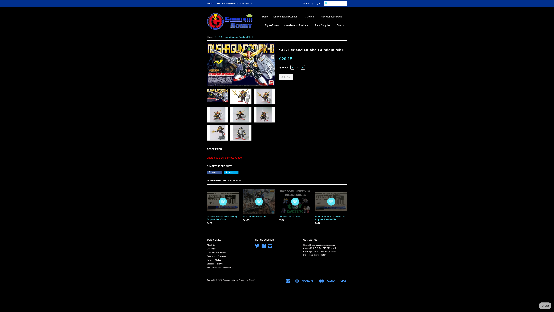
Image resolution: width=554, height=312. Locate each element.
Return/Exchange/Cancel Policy (220, 267)
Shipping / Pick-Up (215, 264)
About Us (211, 245)
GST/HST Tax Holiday (216, 252)
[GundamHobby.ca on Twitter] (257, 247)
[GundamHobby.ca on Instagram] (270, 247)
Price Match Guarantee (216, 256)
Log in (317, 3)
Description (214, 149)
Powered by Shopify (247, 280)
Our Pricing (211, 249)
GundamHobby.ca (230, 280)
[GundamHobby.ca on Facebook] (263, 247)
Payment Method (214, 260)
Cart (308, 3)
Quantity (283, 67)
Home (210, 37)
